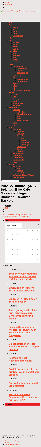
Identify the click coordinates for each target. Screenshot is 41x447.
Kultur (15, 86)
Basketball (16, 42)
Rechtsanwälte (21, 147)
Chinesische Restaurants (24, 114)
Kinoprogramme (22, 81)
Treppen (23, 140)
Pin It (6, 208)
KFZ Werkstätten (18, 158)
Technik (15, 101)
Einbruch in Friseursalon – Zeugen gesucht (24, 300)
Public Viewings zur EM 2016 (21, 90)
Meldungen (16, 105)
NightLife (15, 84)
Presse (15, 162)
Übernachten (16, 166)
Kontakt (7, 2)
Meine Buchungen (22, 73)
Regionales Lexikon (18, 177)
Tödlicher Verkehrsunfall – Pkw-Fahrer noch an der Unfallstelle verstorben (24, 276)
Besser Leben (13, 51)
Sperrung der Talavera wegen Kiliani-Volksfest (22, 289)
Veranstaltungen (18, 66)
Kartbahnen (20, 131)
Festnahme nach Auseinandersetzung (20, 359)
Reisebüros (20, 151)
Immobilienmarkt (18, 160)
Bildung (15, 31)
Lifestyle (11, 92)
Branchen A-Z (17, 129)
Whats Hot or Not (18, 103)
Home (10, 23)
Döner (18, 116)
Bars (14, 125)
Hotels (19, 168)
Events (11, 64)
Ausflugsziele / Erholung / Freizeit (23, 175)
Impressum (8, 4)
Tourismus (12, 164)
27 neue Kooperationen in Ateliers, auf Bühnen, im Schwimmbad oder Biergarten (23, 331)
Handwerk (20, 136)
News (10, 25)
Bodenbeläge (25, 144)
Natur (14, 57)
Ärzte (14, 53)
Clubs (18, 62)
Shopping (16, 99)
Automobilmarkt (18, 155)
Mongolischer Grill (22, 121)
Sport (10, 40)
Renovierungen (25, 142)
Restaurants (16, 110)
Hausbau (19, 149)
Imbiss (15, 123)
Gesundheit (16, 55)
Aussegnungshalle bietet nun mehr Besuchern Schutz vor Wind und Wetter (23, 314)
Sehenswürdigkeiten (19, 173)
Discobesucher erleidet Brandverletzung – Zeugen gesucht (24, 346)
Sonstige (15, 49)
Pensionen (20, 171)
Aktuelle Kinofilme (22, 79)
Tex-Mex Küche (21, 112)
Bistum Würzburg (18, 36)
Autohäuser (20, 134)
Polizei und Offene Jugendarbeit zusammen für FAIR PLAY (23, 397)
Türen (22, 138)
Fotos (14, 88)
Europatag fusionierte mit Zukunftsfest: (23, 384)
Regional (15, 27)
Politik (15, 33)
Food (14, 97)
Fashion (15, 94)
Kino (14, 77)
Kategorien (20, 70)
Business (11, 127)
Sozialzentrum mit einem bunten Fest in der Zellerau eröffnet (24, 372)
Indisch (19, 118)
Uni (14, 29)
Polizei (11, 38)
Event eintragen (17, 75)
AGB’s (7, 443)
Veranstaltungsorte (22, 68)
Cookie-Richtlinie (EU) (12, 444)
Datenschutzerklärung (12, 441)
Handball (15, 47)
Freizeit (15, 60)
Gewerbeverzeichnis (19, 153)
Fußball (15, 44)
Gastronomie (13, 107)
